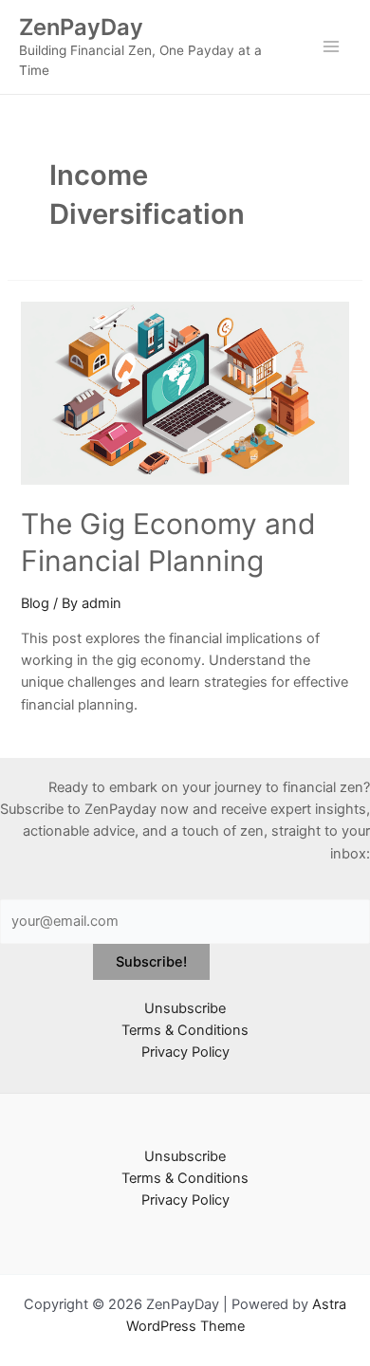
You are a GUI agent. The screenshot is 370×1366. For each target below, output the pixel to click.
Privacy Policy (185, 1052)
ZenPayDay (81, 27)
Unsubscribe (185, 1008)
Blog (35, 603)
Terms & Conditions (185, 1030)
